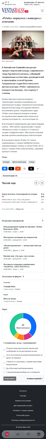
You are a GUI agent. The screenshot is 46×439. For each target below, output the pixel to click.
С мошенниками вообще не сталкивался (23, 372)
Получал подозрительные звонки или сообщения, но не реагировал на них (22, 349)
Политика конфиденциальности (23, 420)
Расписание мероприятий (13, 220)
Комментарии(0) (34, 378)
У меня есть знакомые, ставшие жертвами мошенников (24, 363)
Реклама (23, 396)
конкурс (6, 162)
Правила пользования (23, 401)
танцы (31, 162)
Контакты (23, 391)
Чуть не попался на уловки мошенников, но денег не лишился (24, 356)
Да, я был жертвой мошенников (19, 368)
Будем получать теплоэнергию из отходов (19, 195)
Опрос (4, 309)
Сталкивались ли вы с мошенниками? (19, 342)
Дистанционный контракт (23, 405)
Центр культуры (19, 162)
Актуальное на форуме (11, 276)
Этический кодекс (23, 415)
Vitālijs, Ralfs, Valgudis (32, 4)
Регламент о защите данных (23, 410)
